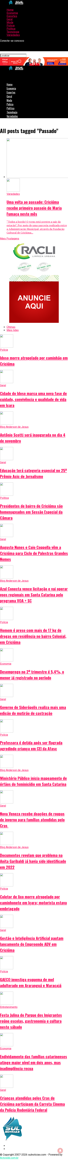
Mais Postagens (9, 238)
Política (11, 28)
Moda (10, 22)
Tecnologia (13, 31)
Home (10, 9)
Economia (12, 13)
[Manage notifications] (60, 1150)
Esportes (12, 16)
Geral (10, 19)
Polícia (11, 25)
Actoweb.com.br (9, 1157)
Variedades (13, 35)
